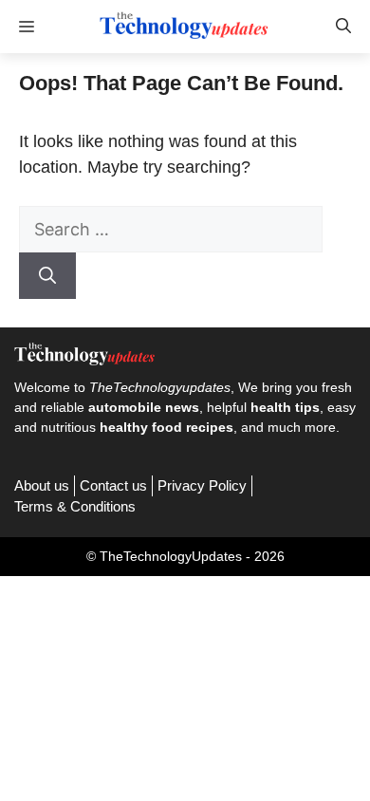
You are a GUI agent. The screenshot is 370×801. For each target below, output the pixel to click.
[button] (343, 26)
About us (41, 485)
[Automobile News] (185, 26)
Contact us (113, 485)
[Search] (47, 275)
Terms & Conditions (75, 506)
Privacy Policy (202, 485)
